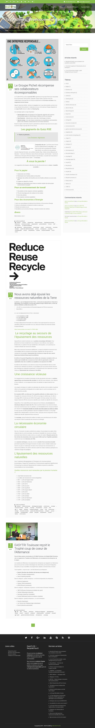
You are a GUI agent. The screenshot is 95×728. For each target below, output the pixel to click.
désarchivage (36, 227)
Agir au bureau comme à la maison (58, 717)
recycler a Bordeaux (46, 230)
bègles (20, 509)
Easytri (42, 227)
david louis (31, 611)
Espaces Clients (85, 7)
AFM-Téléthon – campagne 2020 (57, 674)
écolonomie (17, 224)
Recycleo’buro (32, 230)
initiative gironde (40, 613)
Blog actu (62, 7)
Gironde (26, 507)
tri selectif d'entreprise (27, 225)
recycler (38, 230)
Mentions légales (12, 654)
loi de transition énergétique (72, 135)
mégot (67, 138)
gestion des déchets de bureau (27, 228)
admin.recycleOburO (20, 221)
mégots (67, 141)
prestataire (48, 613)
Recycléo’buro (39, 507)
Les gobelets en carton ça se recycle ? (58, 703)
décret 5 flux (69, 107)
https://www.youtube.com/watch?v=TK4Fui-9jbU (26, 329)
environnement (69, 126)
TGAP (67, 186)
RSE (54, 224)
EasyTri (21, 613)
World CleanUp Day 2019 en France (58, 683)
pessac (37, 228)
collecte (25, 611)
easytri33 (27, 613)
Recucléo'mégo (69, 153)
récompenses (43, 228)
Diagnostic (54, 7)
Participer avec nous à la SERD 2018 (58, 700)
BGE (21, 611)
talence (16, 513)
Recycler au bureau (70, 177)
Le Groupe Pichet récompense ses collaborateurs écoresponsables (34, 89)
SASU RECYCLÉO (56, 725)
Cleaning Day (30, 222)
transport (54, 613)
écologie (53, 506)
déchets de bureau (27, 227)
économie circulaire (26, 224)
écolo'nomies (48, 227)
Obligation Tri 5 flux (54, 676)
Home (6, 30)
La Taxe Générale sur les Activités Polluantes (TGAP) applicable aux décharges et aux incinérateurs (57, 697)
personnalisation (42, 224)
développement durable (49, 222)
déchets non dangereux (40, 611)
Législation (68, 132)
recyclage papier (18, 230)
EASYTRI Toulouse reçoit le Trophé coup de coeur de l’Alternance (32, 548)
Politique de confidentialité (14, 655)
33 (17, 509)
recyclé (25, 230)
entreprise (33, 613)
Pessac (50, 224)
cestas (41, 509)
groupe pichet (35, 224)
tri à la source (17, 225)
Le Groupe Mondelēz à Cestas (57, 693)
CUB (46, 509)
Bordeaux (26, 509)
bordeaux (18, 222)
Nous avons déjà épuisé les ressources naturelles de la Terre (35, 296)
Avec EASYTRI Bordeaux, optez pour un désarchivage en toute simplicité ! (76, 207)
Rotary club (68, 180)
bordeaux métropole (34, 509)
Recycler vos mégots (72, 7)
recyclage (50, 228)
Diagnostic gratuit (12, 651)
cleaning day (19, 227)
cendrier (24, 222)
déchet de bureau (38, 222)
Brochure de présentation (14, 652)
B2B (17, 611)
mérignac (47, 510)
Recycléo (37, 512)
